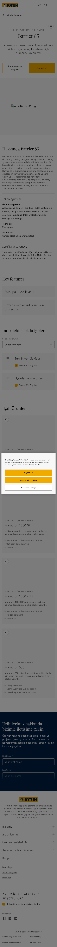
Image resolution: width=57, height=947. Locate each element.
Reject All (28, 472)
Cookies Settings (28, 488)
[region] (28, 473)
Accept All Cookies (28, 480)
